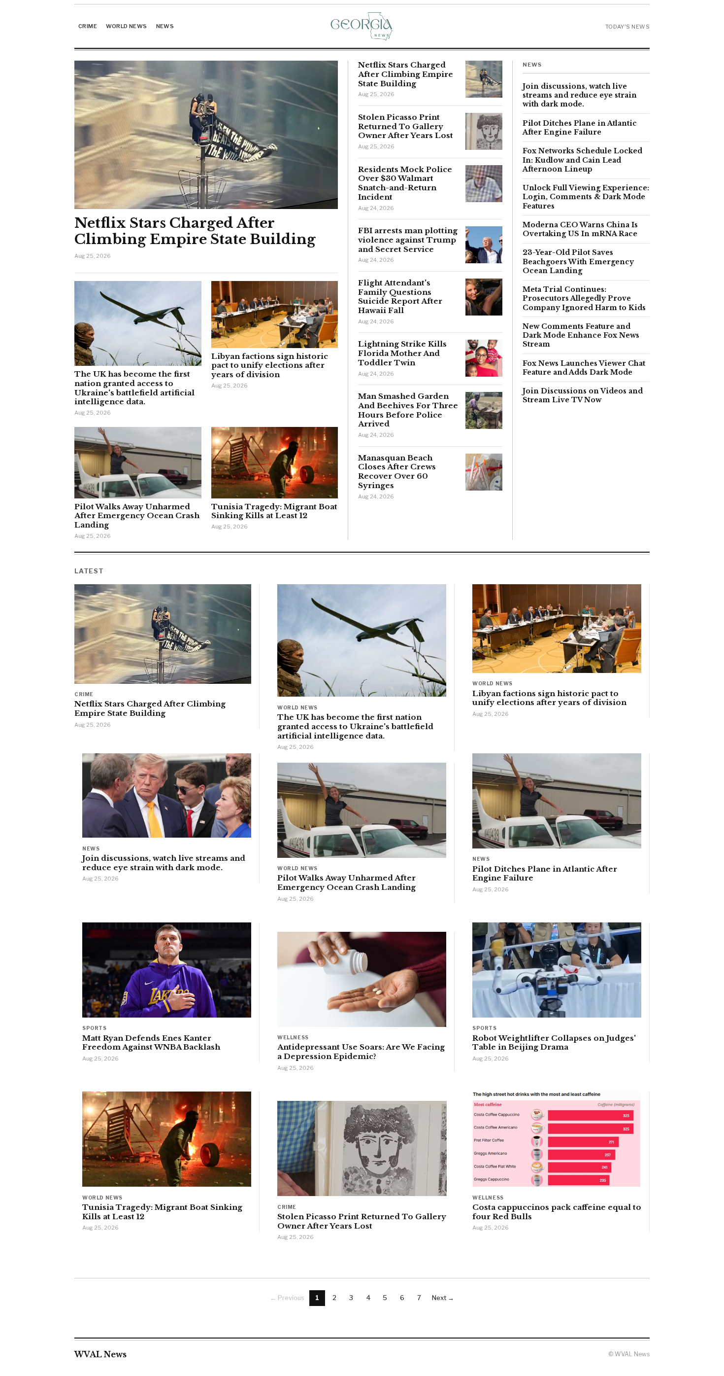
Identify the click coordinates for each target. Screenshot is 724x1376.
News (165, 26)
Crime (87, 26)
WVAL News (100, 1354)
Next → (443, 1298)
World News (126, 26)
